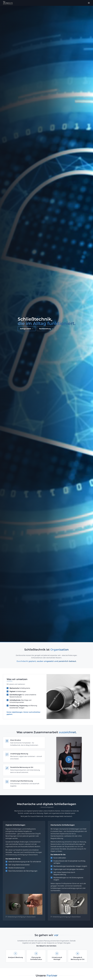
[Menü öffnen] (89, 3)
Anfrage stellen (25, 329)
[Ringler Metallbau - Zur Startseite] (8, 3)
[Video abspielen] (69, 759)
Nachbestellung (45, 329)
